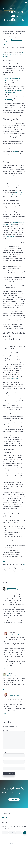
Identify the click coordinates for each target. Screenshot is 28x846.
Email (4, 759)
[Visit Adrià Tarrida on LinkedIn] (6, 818)
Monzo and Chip (9, 236)
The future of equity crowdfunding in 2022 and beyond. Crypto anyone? (12, 42)
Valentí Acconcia (11, 588)
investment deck (13, 378)
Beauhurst (15, 151)
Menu (26, 2)
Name (4, 752)
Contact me (14, 799)
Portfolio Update (16, 263)
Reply (4, 628)
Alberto (9, 673)
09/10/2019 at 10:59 (14, 696)
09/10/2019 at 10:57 (14, 634)
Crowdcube (8, 90)
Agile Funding (9, 99)
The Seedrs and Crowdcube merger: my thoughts (13, 54)
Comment (5, 730)
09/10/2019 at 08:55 (12, 675)
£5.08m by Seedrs (17, 194)
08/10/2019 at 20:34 (12, 589)
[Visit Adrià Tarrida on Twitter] (3, 818)
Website (5, 766)
